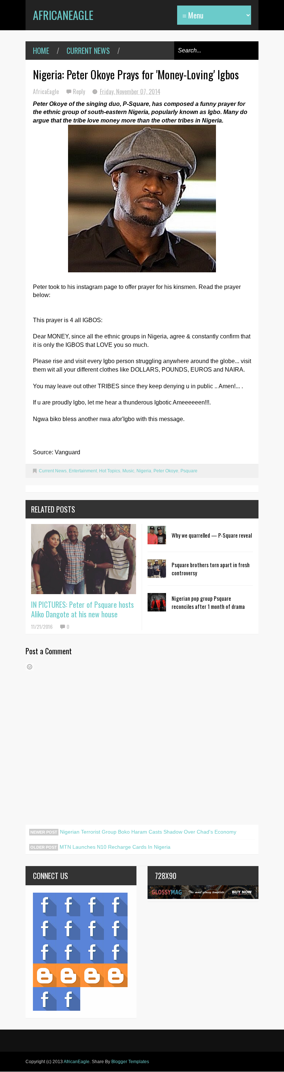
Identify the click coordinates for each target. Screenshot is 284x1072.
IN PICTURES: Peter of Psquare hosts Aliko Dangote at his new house (82, 609)
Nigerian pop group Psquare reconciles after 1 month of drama (208, 602)
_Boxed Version (116, 975)
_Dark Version (68, 975)
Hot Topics (109, 470)
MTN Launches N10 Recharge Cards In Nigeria (114, 847)
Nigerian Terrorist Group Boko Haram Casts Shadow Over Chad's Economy (147, 832)
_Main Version (45, 975)
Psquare (188, 470)
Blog (45, 904)
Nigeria (143, 470)
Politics (45, 952)
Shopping (68, 952)
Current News (88, 50)
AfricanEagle (63, 15)
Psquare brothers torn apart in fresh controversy (211, 569)
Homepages (116, 952)
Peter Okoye (165, 470)
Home (41, 50)
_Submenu (92, 904)
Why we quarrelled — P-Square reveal (212, 535)
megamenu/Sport (92, 952)
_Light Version (92, 975)
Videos (68, 904)
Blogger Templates (130, 1061)
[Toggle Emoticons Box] (30, 667)
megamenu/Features (116, 928)
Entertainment (83, 470)
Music (128, 470)
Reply (80, 91)
